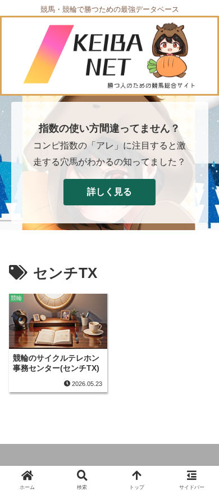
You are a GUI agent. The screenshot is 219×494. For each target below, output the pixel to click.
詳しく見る (109, 191)
